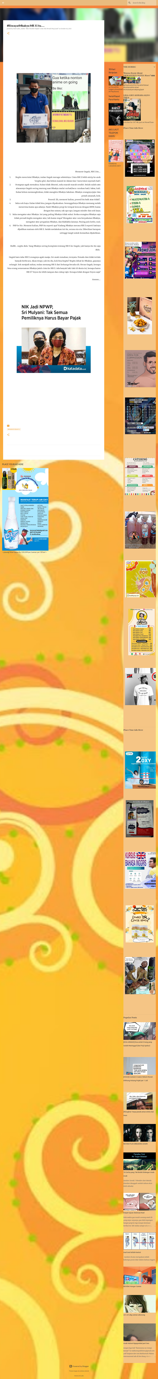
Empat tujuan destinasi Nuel (133, 1213)
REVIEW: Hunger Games (132, 1286)
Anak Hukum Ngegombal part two (136, 1343)
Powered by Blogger (80, 1366)
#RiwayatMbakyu (14, 429)
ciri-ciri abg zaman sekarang (134, 1315)
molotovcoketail (84, 1371)
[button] (8, 33)
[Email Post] (8, 426)
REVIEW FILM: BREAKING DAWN (135, 1144)
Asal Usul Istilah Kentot (132, 1252)
